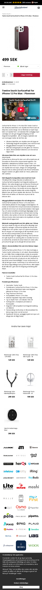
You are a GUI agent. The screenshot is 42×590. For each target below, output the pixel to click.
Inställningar (21, 579)
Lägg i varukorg (26, 75)
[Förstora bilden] (21, 38)
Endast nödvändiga (21, 583)
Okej (21, 587)
